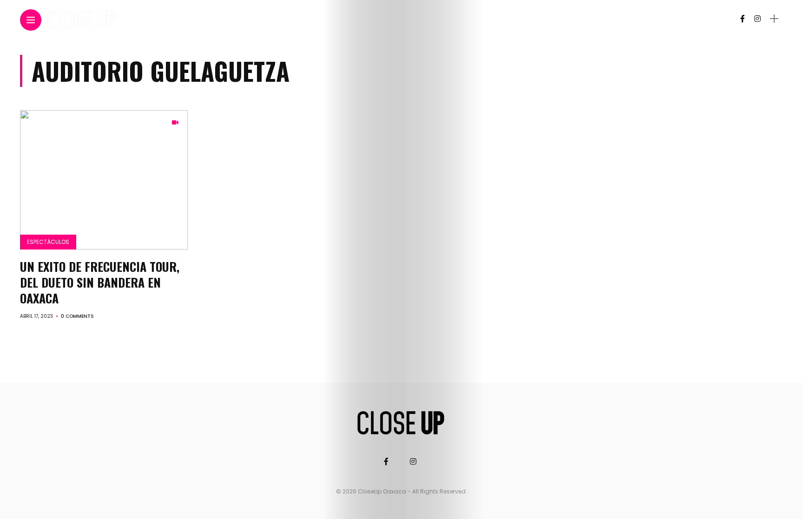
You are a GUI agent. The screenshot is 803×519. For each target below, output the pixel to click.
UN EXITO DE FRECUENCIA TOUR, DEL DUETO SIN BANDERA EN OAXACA (99, 282)
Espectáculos (48, 242)
